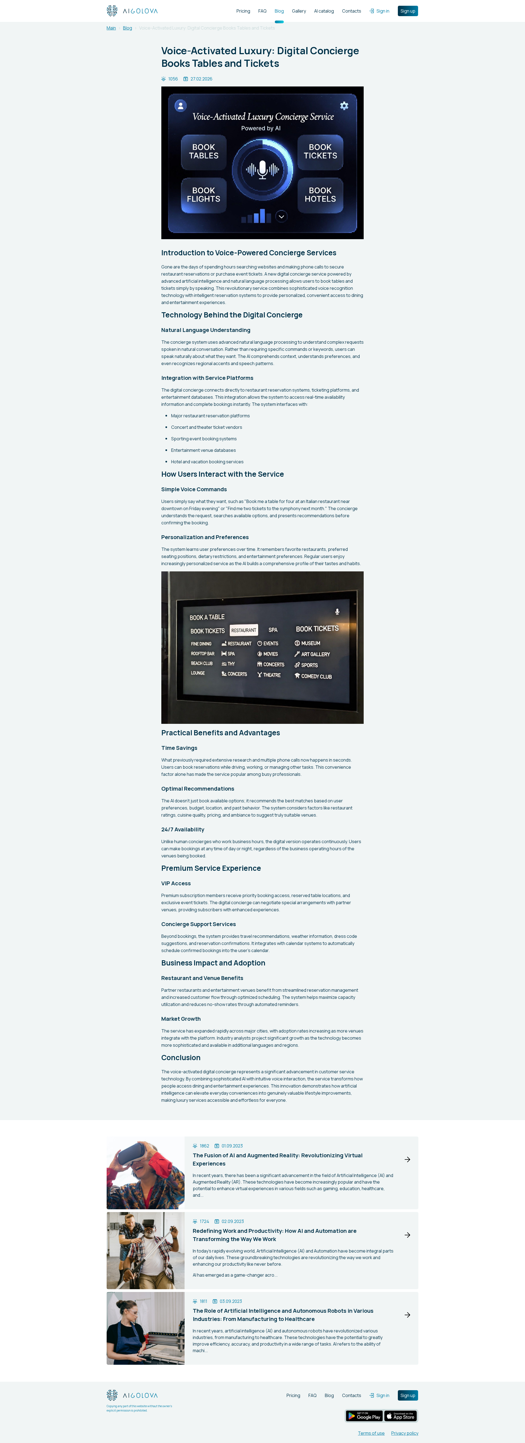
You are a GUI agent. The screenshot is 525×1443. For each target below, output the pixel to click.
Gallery (299, 11)
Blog (279, 11)
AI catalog (324, 11)
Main (111, 28)
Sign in (383, 11)
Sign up (408, 11)
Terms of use (371, 1433)
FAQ (262, 11)
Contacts (351, 11)
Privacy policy (404, 1433)
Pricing (243, 11)
